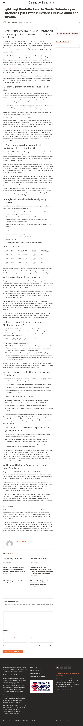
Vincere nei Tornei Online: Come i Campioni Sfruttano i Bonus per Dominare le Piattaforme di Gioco (14, 569)
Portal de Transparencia (74, 720)
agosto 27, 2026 (7, 562)
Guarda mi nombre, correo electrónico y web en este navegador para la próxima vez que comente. (28, 645)
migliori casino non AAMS (16, 68)
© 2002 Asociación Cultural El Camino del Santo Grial (26, 720)
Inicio (57, 720)
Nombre (6, 630)
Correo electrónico (9, 638)
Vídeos (30, 22)
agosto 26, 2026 (33, 562)
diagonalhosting (12, 22)
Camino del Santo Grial (41, 2)
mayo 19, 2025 (23, 22)
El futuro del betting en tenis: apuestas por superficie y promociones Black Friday (39, 582)
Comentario (7, 610)
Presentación (63, 720)
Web (31, 637)
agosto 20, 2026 (33, 575)
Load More (28, 593)
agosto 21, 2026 (7, 573)
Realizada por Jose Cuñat (8, 720)
